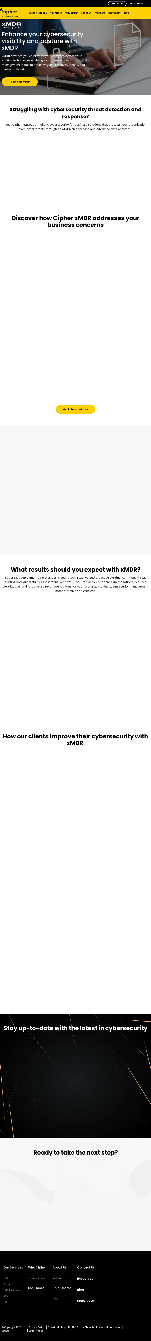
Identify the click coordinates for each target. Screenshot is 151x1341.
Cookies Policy (57, 1327)
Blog (80, 1290)
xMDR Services (12, 1290)
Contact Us (86, 1267)
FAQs (55, 1299)
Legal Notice (36, 1330)
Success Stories (36, 1278)
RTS (6, 1296)
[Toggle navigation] (145, 12)
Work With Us (60, 1278)
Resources (85, 1278)
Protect (8, 1284)
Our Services (13, 1267)
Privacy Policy (37, 1327)
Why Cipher (37, 1267)
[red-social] (130, 1327)
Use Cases (36, 1288)
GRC (6, 1302)
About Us (60, 1267)
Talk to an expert (19, 81)
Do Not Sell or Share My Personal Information (94, 1327)
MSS (6, 1278)
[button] (117, 3)
